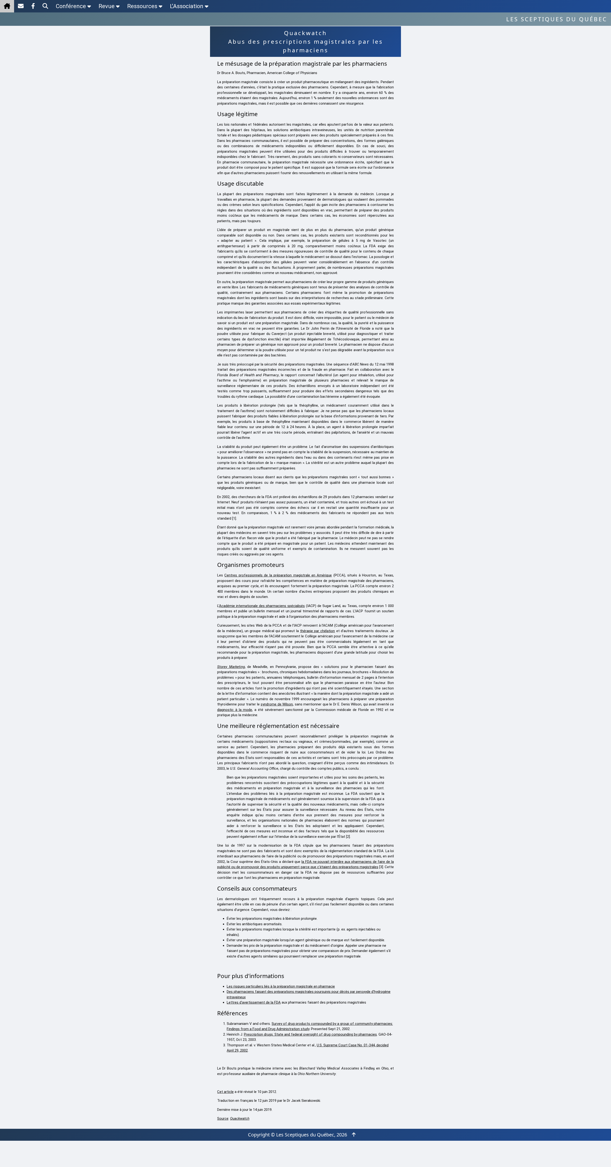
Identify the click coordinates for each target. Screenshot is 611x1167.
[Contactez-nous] (20, 6)
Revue (107, 6)
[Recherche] (45, 6)
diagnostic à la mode (234, 710)
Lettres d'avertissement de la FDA (254, 1002)
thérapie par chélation (317, 631)
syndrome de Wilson (277, 704)
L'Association (186, 6)
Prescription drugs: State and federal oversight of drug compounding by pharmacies (310, 1034)
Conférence (71, 6)
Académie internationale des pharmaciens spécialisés (262, 606)
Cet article (225, 1092)
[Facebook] (33, 6)
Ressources (142, 6)
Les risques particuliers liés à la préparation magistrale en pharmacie (281, 986)
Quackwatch (239, 1118)
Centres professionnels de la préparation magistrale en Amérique (278, 575)
